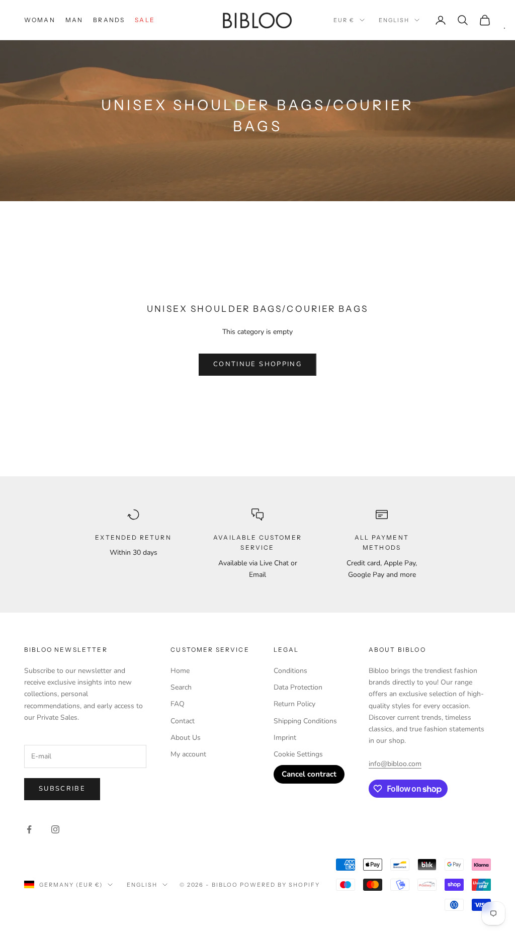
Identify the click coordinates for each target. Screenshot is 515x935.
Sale (145, 20)
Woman (39, 20)
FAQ (177, 704)
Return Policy (294, 704)
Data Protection (298, 687)
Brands (109, 20)
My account (188, 754)
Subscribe (62, 788)
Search (181, 687)
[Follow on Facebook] (29, 829)
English (394, 20)
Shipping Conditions (305, 721)
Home (180, 670)
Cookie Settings (298, 754)
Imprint (285, 737)
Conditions (290, 670)
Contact (182, 721)
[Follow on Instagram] (55, 829)
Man (74, 20)
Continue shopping (257, 364)
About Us (185, 737)
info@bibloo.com (395, 764)
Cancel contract (309, 774)
